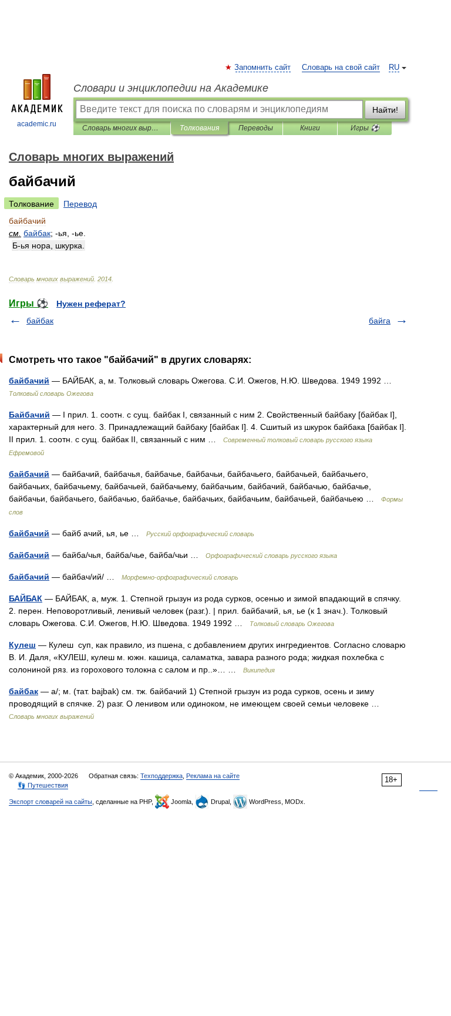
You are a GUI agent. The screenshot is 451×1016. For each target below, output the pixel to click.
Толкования (199, 128)
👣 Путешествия (43, 785)
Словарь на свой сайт (341, 67)
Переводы (255, 128)
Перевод (80, 203)
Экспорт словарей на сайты (50, 801)
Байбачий (29, 414)
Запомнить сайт (263, 67)
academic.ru (36, 124)
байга (380, 320)
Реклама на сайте (213, 775)
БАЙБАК (25, 598)
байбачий (29, 380)
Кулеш (22, 645)
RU (394, 67)
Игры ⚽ (365, 128)
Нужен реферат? (91, 303)
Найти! (385, 110)
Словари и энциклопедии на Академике (170, 88)
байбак (39, 320)
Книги (310, 128)
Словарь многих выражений (121, 128)
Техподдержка (161, 775)
